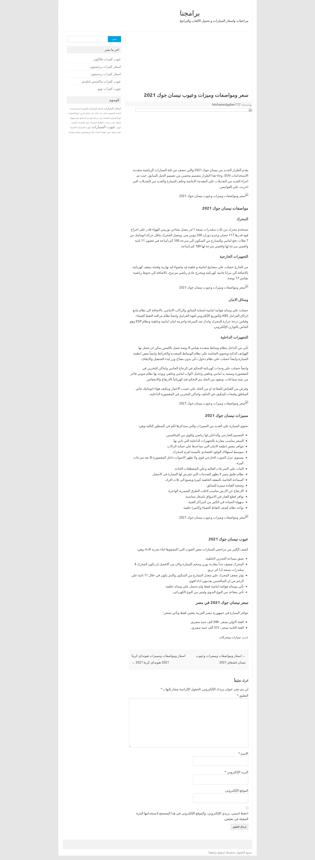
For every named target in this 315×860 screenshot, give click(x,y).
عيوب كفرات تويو (109, 88)
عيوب (118, 127)
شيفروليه (93, 123)
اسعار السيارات (112, 108)
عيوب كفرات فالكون (107, 59)
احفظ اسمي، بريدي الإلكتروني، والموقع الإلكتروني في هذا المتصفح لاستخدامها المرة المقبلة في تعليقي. (192, 816)
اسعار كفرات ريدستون (106, 74)
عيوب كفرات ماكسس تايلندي (101, 81)
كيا (93, 132)
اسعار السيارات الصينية (92, 108)
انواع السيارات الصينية (112, 118)
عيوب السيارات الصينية (80, 127)
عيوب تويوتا (116, 132)
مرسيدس (86, 132)
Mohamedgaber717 (226, 104)
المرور (82, 113)
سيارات (107, 123)
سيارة (101, 122)
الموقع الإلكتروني (236, 790)
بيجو (77, 118)
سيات (113, 122)
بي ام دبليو (84, 118)
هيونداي (71, 132)
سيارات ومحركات (230, 637)
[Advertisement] (188, 64)
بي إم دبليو (94, 118)
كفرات (97, 132)
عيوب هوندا (106, 132)
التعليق (242, 695)
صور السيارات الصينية (80, 122)
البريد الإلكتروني (236, 772)
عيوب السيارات (103, 127)
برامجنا (190, 13)
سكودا (118, 122)
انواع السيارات (73, 113)
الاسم (243, 753)
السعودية (111, 113)
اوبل (101, 118)
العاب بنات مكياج (92, 113)
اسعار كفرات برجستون (105, 66)
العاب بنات (103, 113)
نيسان (78, 132)
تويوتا (72, 118)
